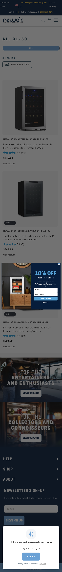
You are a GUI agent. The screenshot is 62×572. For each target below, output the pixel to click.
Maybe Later (45, 302)
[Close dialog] (59, 264)
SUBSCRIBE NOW (46, 298)
